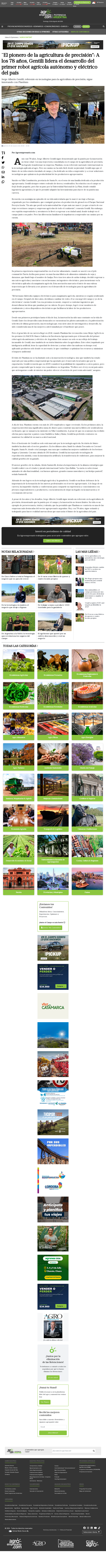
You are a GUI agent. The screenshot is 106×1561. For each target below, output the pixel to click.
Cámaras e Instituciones (48, 1511)
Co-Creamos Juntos (10, 1489)
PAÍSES (20, 26)
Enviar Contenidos (10, 1491)
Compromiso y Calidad (36, 1465)
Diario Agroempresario (36, 1470)
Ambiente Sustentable (45, 1508)
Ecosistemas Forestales (75, 1505)
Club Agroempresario (60, 1479)
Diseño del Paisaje (58, 1508)
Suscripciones (34, 1489)
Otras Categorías (60, 32)
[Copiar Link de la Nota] (7, 182)
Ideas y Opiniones (33, 1514)
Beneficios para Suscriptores (59, 1516)
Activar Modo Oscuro (20, 1531)
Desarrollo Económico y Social (64, 1511)
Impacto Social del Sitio (11, 1470)
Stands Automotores (10, 1519)
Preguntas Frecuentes (85, 1489)
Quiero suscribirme (53, 540)
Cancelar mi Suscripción (36, 1491)
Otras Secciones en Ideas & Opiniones (33, 32)
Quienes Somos (9, 1465)
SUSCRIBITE (86, 26)
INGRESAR (77, 26)
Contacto (7, 1474)
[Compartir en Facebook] (7, 158)
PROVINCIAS (12, 26)
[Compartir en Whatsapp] (7, 168)
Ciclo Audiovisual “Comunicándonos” (65, 1468)
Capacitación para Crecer (82, 1511)
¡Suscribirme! (53, 1433)
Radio (56, 1474)
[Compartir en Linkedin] (7, 177)
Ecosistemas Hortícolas (61, 1505)
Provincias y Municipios (11, 1516)
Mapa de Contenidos (80, 32)
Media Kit (57, 1489)
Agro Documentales (60, 1470)
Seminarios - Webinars (36, 1481)
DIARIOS (64, 26)
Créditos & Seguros (10, 1511)
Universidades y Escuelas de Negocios (15, 1514)
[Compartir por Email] (7, 173)
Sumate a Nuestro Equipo (12, 1472)
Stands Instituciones (85, 1516)
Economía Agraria (22, 1511)
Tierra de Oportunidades (77, 1514)
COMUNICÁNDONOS (52, 26)
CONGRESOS (27, 26)
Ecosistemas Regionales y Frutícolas (43, 1505)
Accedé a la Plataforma (82, 2)
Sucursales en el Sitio (61, 1493)
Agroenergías (25, 1508)
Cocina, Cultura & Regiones (61, 1514)
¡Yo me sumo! (53, 1377)
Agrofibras (17, 1508)
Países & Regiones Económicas (28, 1516)
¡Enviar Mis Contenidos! (51, 928)
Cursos (56, 1465)
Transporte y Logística (34, 1511)
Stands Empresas (73, 1516)
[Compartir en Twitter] (7, 163)
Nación (88, 1514)
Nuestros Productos (44, 1516)
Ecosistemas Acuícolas (90, 1505)
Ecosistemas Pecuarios (25, 1505)
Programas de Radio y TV (46, 1514)
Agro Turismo (34, 1508)
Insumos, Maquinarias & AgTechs (74, 1508)
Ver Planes (45, 1402)
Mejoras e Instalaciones (91, 1508)
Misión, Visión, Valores (11, 1468)
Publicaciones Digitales (36, 1474)
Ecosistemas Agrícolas (11, 1505)
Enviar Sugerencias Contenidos (13, 1493)
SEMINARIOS (38, 26)
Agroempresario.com (36, 1468)
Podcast (57, 1477)
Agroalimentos (9, 1508)
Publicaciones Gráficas (36, 1472)
